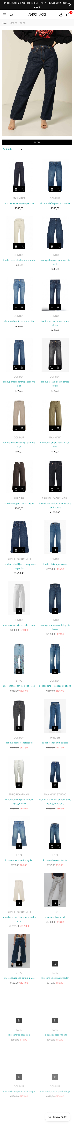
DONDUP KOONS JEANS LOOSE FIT (19, 742)
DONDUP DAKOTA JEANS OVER (55, 564)
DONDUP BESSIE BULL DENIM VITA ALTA (19, 260)
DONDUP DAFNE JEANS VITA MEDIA (55, 203)
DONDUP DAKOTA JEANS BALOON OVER (19, 625)
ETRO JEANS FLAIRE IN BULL (55, 917)
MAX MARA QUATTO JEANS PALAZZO (19, 203)
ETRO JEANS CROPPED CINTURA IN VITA (19, 977)
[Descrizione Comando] (60, 14)
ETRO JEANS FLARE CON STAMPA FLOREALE (19, 685)
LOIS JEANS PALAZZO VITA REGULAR (19, 860)
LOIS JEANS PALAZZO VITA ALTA (55, 1034)
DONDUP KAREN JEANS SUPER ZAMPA (19, 1091)
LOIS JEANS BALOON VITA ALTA (55, 860)
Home (5, 23)
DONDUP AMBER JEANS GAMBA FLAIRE (55, 685)
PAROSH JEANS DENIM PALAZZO (55, 742)
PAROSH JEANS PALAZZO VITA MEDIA (19, 503)
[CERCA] (11, 14)
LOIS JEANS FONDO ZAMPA (19, 1034)
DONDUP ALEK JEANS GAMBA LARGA (55, 1091)
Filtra (37, 142)
